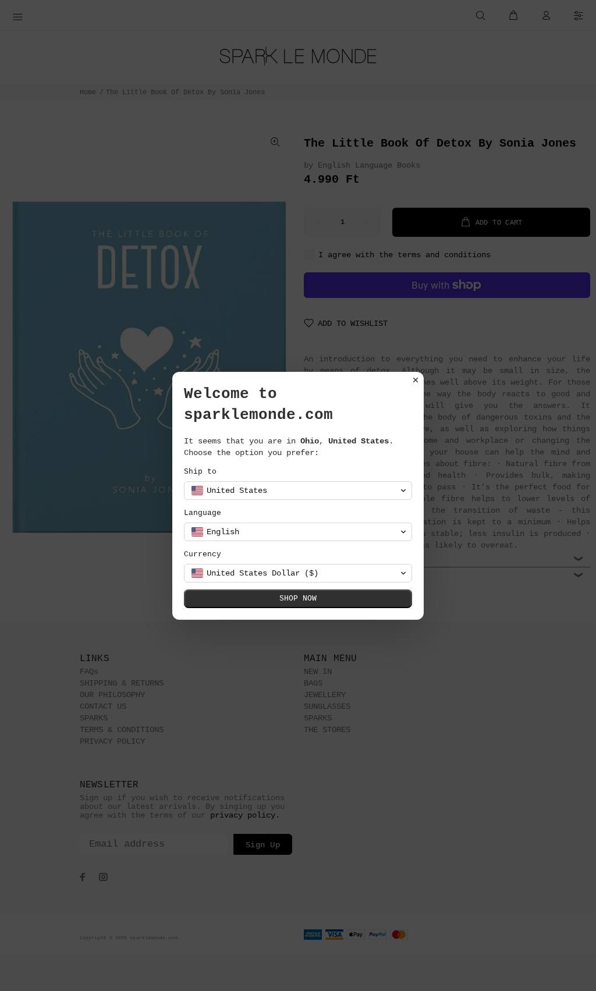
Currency (202, 554)
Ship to (200, 471)
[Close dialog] (415, 380)
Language (202, 513)
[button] (298, 490)
